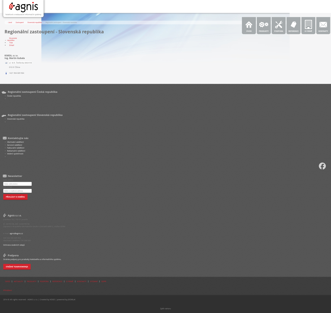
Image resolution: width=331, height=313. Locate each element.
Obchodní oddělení (15, 142)
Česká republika (14, 96)
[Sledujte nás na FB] (325, 165)
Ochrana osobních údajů (14, 245)
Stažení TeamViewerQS (17, 266)
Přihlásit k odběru (15, 197)
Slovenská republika (12, 39)
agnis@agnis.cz (16, 233)
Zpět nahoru (165, 308)
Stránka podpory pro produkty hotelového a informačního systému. (32, 259)
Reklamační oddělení (16, 151)
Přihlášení (7, 290)
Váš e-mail (7, 187)
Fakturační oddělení (15, 148)
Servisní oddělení (14, 145)
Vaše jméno (8, 180)
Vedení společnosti (15, 153)
